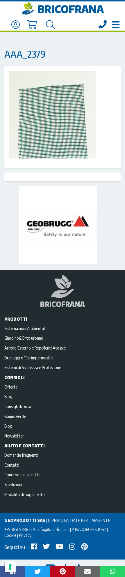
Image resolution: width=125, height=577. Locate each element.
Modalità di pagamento (24, 494)
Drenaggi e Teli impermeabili (28, 357)
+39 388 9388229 (19, 529)
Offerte (10, 386)
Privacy (25, 535)
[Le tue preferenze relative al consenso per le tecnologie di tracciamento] (10, 566)
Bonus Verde (15, 416)
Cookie (10, 535)
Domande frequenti (21, 455)
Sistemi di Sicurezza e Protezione (32, 367)
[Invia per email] (87, 571)
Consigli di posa (17, 406)
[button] (37, 571)
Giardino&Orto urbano (23, 337)
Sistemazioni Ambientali (25, 328)
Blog (8, 396)
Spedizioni (13, 484)
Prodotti (15, 319)
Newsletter (14, 435)
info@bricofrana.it (53, 529)
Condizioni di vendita (22, 474)
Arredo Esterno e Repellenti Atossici (35, 347)
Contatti (11, 464)
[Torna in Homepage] (62, 8)
